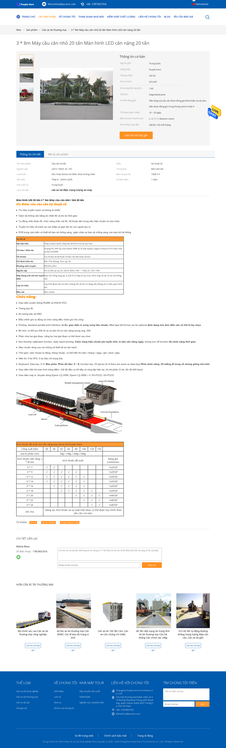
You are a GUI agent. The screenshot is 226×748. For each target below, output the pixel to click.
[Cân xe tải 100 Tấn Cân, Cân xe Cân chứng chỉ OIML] (113, 610)
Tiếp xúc (152, 565)
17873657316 (40, 551)
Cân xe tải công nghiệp (27, 691)
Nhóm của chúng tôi (64, 708)
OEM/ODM (84, 696)
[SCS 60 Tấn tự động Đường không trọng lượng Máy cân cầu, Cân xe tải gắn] (193, 610)
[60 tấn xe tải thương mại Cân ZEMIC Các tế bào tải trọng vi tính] (73, 610)
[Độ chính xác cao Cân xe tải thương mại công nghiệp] (33, 610)
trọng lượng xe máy (70, 522)
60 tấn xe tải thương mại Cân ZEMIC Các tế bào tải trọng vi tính (73, 634)
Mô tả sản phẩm (58, 154)
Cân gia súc (21, 708)
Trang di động (145, 735)
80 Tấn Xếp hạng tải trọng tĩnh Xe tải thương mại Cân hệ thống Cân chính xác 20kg (153, 634)
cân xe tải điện (48, 522)
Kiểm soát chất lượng (121, 16)
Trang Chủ (28, 16)
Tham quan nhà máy (91, 16)
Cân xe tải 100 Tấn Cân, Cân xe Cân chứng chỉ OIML (113, 632)
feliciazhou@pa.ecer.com (62, 4)
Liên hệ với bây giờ (136, 135)
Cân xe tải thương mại (27, 696)
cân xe (33, 522)
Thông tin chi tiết (30, 154)
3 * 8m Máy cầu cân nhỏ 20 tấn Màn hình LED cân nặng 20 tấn (105, 29)
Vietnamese (202, 4)
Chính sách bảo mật (115, 735)
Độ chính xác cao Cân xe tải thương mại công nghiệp (33, 632)
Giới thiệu (59, 691)
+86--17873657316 (96, 4)
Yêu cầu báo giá (183, 16)
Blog (167, 16)
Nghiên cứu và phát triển (91, 702)
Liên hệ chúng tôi (149, 16)
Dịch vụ (57, 702)
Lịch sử (57, 696)
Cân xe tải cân (23, 702)
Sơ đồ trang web (84, 735)
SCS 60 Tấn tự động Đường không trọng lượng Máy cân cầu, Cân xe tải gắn (193, 634)
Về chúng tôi (67, 16)
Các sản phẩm (47, 16)
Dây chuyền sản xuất (89, 691)
